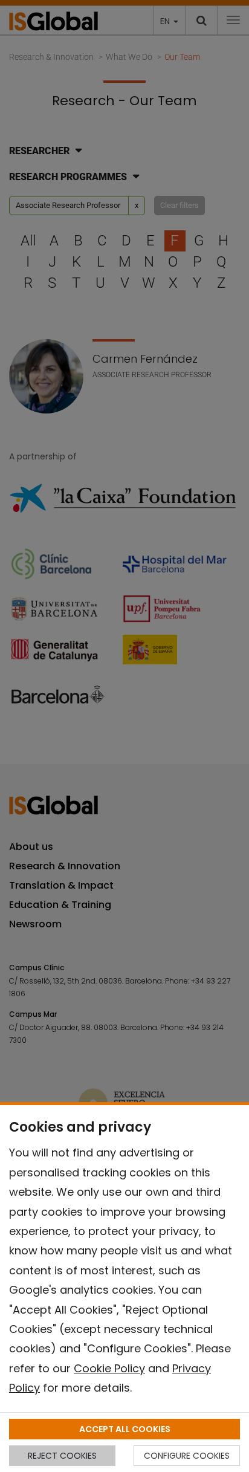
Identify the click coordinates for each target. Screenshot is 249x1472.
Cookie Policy (109, 1368)
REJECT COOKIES (62, 1456)
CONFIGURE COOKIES (187, 1456)
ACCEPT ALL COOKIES (124, 1429)
